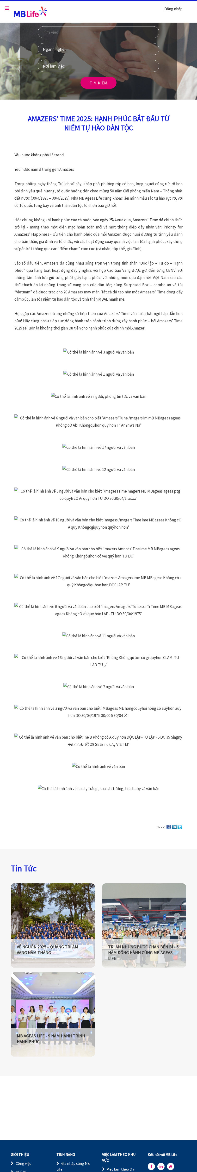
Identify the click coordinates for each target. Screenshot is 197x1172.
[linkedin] (161, 1166)
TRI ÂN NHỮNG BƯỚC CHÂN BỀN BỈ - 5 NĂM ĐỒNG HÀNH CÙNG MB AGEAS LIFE (143, 952)
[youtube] (170, 1166)
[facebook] (151, 1166)
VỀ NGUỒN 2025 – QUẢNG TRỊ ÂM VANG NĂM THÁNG (47, 949)
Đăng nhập (173, 9)
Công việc (23, 1163)
